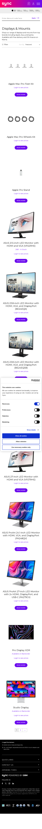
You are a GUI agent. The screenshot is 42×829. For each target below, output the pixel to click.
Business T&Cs (10, 790)
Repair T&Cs (31, 790)
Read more (21, 94)
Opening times (9, 770)
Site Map (9, 792)
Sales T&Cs (32, 789)
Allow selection (21, 441)
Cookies (9, 789)
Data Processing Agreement (20, 789)
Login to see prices (21, 87)
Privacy (4, 789)
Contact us (7, 765)
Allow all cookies (21, 436)
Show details (31, 430)
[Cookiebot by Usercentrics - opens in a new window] (31, 380)
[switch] (37, 409)
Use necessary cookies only (21, 447)
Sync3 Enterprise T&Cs (20, 790)
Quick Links (7, 760)
